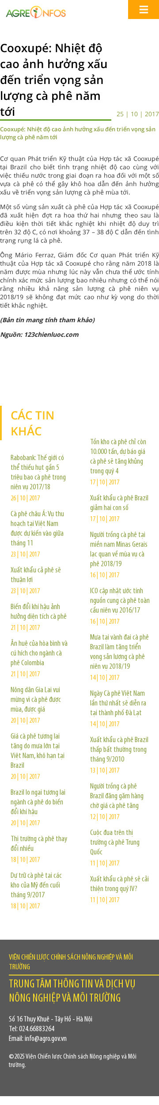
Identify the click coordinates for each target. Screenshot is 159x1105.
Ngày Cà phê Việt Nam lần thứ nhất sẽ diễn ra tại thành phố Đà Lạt (118, 703)
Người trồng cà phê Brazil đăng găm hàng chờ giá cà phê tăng (117, 796)
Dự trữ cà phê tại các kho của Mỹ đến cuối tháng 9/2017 (36, 885)
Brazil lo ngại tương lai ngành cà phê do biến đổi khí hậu (38, 802)
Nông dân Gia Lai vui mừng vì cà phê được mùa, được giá (36, 700)
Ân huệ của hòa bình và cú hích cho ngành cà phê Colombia (39, 653)
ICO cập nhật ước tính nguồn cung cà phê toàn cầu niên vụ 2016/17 (120, 601)
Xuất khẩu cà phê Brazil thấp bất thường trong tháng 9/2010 (119, 750)
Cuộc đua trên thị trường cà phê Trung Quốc (115, 843)
